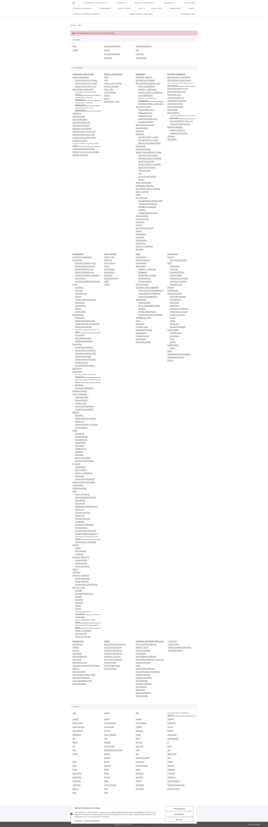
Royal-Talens (77, 773)
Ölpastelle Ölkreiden (80, 391)
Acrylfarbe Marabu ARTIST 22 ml (84, 131)
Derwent (170, 731)
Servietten (141, 308)
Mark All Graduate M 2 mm (84, 272)
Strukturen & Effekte (174, 293)
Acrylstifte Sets (80, 278)
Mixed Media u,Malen (143, 342)
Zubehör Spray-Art (81, 362)
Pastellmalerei (77, 371)
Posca (75, 765)
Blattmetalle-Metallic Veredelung (178, 354)
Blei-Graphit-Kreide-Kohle (84, 593)
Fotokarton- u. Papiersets (147, 269)
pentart (106, 762)
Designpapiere (141, 299)
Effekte (75, 430)
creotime (139, 727)
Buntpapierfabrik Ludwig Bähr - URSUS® (178, 714)
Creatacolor (171, 723)
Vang (106, 789)
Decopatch (139, 731)
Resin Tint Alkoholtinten (178, 260)
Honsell (75, 742)
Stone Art (76, 650)
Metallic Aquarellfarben (83, 327)
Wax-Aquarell (79, 335)
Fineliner (78, 606)
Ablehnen (179, 820)
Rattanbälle (108, 275)
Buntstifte (78, 596)
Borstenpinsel (80, 503)
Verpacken (139, 249)
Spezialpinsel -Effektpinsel (84, 524)
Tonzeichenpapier (144, 278)
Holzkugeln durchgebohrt (147, 207)
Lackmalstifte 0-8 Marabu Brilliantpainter (84, 98)
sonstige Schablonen (143, 674)
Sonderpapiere (141, 333)
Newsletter (108, 58)
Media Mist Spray (176, 284)
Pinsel (75, 491)
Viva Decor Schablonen (144, 684)
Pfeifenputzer (140, 146)
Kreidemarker (140, 243)
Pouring (172, 318)
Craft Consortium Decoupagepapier (150, 290)
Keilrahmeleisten (173, 113)
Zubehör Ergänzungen (112, 665)
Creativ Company (78, 727)
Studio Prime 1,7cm (174, 94)
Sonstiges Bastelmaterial (144, 228)
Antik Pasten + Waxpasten (179, 308)
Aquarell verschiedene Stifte (85, 321)
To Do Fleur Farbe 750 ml (113, 653)
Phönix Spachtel (80, 551)
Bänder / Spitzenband (143, 182)
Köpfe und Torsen (144, 170)
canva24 (139, 719)
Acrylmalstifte (77, 260)
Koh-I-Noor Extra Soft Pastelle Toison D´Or (85, 375)
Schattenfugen (172, 110)
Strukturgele (79, 476)
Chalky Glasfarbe (110, 662)
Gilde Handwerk (173, 738)
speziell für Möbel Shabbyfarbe (86, 534)
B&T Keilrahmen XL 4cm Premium (179, 80)
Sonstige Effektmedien (178, 327)
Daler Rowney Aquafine (83, 338)
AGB (137, 50)
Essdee (138, 734)
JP (168, 742)
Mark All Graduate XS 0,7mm (85, 266)
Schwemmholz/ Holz (111, 278)
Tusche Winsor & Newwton (84, 409)
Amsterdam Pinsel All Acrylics (85, 497)
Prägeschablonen (142, 696)
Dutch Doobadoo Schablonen (146, 656)
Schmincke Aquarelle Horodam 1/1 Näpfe (87, 331)
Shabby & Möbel (173, 330)
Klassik (172, 348)
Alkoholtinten (77, 368)
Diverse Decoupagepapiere (147, 296)
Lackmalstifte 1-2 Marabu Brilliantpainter (84, 104)
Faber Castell (172, 734)
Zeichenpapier (141, 339)
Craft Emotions (141, 653)
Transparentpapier (145, 281)
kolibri (169, 746)
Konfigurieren (179, 814)
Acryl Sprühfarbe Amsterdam (85, 350)
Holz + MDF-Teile (142, 198)
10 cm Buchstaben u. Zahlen (148, 137)
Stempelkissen (141, 234)
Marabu (107, 754)
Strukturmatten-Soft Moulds (85, 479)
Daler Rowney (77, 731)
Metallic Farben (80, 305)
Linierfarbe (174, 269)
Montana (107, 758)
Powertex (76, 647)
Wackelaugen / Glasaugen (145, 185)
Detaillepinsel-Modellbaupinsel (86, 506)
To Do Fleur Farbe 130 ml (113, 647)
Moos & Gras (174, 324)
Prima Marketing (141, 765)
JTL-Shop (257, 824)
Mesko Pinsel (172, 754)
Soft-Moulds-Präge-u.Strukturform (148, 671)
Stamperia (139, 777)
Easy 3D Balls (77, 653)
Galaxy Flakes (174, 305)
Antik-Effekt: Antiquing (178, 296)
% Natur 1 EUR (109, 257)
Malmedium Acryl (79, 116)
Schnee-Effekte (80, 443)
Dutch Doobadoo (110, 734)
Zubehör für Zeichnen (82, 636)
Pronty (138, 665)
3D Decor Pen (79, 433)
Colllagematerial (80, 449)
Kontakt (75, 50)
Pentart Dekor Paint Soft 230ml (115, 644)
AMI (137, 713)
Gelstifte (78, 609)
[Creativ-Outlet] (73, 3)
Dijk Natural (77, 734)
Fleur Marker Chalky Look (113, 659)
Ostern (106, 98)
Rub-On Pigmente (81, 427)
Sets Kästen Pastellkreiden (84, 388)
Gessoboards (172, 139)
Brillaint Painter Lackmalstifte (83, 89)
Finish (172, 339)
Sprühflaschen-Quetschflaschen (86, 584)
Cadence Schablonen (143, 650)
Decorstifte (79, 599)
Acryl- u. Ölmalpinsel (82, 494)
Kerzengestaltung (142, 128)
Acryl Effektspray (81, 293)
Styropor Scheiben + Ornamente (149, 164)
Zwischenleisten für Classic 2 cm (181, 121)
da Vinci (170, 727)
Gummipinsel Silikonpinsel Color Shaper (86, 538)
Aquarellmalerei (78, 315)
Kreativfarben (80, 302)
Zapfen (106, 281)
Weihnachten (140, 690)
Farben (75, 284)
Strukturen (76, 464)
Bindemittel (79, 415)
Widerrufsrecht (141, 58)
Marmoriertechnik (142, 219)
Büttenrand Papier (142, 284)
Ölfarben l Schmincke (80, 155)
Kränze (106, 266)
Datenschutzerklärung (92, 820)
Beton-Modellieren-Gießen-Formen (148, 83)
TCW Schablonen (142, 681)
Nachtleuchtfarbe (81, 436)
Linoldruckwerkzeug (82, 566)
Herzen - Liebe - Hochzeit (113, 83)
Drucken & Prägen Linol (81, 557)
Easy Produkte (77, 644)
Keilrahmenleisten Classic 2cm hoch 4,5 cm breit (182, 117)
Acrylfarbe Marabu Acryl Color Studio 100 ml (86, 145)
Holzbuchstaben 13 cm (146, 110)
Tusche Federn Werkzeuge (84, 406)
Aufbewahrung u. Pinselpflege (85, 542)
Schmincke (171, 773)
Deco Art (107, 731)
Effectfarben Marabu (80, 140)
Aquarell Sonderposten (81, 77)
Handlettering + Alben (143, 318)
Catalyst (78, 548)
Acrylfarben (79, 287)
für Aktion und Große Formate (85, 531)
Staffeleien (76, 572)
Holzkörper (171, 136)
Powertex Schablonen (143, 662)
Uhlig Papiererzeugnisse (175, 785)
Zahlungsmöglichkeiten (112, 46)
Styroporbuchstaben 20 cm (147, 119)
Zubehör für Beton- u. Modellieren (150, 92)
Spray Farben (77, 344)
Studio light (77, 781)
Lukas (138, 750)
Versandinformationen (112, 54)
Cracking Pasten (175, 299)
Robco (138, 769)
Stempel (139, 231)
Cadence (76, 719)
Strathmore (171, 777)
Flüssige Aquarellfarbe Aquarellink (87, 324)
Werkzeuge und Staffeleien (82, 128)
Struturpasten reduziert (81, 125)
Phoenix (170, 762)
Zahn (74, 793)
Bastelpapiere (141, 266)
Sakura (106, 773)
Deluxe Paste (174, 302)
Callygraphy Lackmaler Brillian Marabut (85, 93)
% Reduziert (172, 641)
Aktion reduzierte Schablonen (146, 644)
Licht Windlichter (110, 92)
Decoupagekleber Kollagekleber (149, 293)
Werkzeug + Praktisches (81, 575)
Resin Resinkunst (81, 439)
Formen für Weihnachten (147, 176)
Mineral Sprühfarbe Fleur (84, 347)
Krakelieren (79, 452)
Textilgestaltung (173, 345)
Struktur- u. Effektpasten (83, 473)
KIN (74, 746)
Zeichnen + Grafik (79, 587)
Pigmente (76, 412)
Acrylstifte (78, 590)
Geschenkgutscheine (175, 650)
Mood (106, 793)
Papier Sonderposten (80, 119)
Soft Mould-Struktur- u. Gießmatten (150, 104)
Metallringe (140, 131)
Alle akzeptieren (179, 809)
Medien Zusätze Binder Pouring (84, 482)
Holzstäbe (141, 210)
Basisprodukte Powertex (81, 678)
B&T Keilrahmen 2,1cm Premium (178, 77)
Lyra (168, 750)
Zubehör (107, 284)
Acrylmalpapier (141, 257)
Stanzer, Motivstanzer (143, 149)
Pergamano (140, 762)
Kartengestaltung (142, 216)
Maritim (107, 95)
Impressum (78, 820)
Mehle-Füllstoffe (80, 470)
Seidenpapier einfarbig (144, 330)
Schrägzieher (79, 521)
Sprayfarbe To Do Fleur (112, 656)
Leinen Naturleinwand (175, 107)
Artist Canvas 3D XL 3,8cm (176, 91)
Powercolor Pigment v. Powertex (86, 424)
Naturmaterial (109, 272)
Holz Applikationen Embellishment (150, 201)
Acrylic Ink (78, 290)
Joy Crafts (139, 742)
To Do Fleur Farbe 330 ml (113, 650)
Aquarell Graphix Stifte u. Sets (85, 86)
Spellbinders (77, 777)
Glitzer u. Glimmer (142, 192)
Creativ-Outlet (109, 727)
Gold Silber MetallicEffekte (84, 461)
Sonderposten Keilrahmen (176, 100)
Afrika (106, 77)
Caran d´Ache (77, 723)
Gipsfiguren (77, 113)
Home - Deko (108, 89)
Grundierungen (78, 485)
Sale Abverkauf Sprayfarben (85, 365)
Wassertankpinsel (81, 527)
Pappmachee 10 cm (145, 113)
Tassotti (138, 781)
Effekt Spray (79, 455)
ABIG (74, 713)
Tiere (140, 173)
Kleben (75, 569)
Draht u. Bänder (109, 263)
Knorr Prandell (109, 746)
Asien (106, 80)
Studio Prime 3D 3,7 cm (175, 97)
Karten (138, 321)
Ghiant (138, 738)
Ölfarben (78, 308)
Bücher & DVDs (173, 644)
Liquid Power (77, 659)
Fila (74, 738)
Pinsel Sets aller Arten (82, 518)
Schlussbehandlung (79, 488)
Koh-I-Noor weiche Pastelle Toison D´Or (87, 381)
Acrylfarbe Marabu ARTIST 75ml (84, 134)
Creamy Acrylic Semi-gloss (179, 278)
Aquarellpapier (141, 263)
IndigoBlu (107, 742)
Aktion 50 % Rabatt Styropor (148, 155)
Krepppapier (142, 272)
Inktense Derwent (81, 400)
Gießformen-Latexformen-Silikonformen (147, 99)
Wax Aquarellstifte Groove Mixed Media (86, 626)
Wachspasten (79, 446)
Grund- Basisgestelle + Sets (82, 681)
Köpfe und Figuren (79, 671)
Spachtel (76, 545)
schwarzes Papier (142, 327)
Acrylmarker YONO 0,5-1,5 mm (85, 263)
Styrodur (141, 179)
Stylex (106, 781)
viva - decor (140, 789)
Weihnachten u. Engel (112, 101)
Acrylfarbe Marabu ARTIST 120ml (84, 137)
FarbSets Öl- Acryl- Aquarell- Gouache (86, 152)
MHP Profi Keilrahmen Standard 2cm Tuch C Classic (180, 84)
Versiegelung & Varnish (175, 357)
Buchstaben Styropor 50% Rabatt (149, 158)
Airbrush (78, 296)
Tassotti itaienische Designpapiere (150, 315)
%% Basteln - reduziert (144, 77)
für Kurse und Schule (82, 512)
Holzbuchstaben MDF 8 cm (147, 204)
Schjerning (139, 773)
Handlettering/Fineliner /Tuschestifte (83, 613)
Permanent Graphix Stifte (81, 122)
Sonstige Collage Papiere (147, 312)
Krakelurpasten (80, 467)
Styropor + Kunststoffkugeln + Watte (148, 152)
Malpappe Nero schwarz (178, 133)
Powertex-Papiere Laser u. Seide (84, 674)
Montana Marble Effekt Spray (85, 359)
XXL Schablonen (141, 687)
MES (137, 754)
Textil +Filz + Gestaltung (144, 246)
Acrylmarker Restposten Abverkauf (87, 275)
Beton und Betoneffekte (146, 86)
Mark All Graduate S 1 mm (84, 269)
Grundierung (174, 336)
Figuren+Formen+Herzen (147, 167)
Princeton (170, 765)
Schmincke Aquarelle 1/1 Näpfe (86, 83)
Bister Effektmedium (80, 656)
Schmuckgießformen (145, 95)
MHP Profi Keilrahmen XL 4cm (177, 88)
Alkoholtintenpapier (143, 260)
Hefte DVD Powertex (79, 684)
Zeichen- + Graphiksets (83, 630)
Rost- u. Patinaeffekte (82, 458)
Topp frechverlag (110, 785)
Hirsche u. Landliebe (111, 86)
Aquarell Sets (79, 318)
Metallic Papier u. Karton (147, 275)
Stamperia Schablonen (144, 678)
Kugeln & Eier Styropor (146, 161)
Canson (106, 719)
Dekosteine (108, 260)
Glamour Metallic (176, 275)
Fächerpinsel (79, 509)
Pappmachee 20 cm (145, 116)
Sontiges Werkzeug (81, 581)
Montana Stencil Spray (83, 356)
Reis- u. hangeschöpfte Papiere (149, 305)
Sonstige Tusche (80, 403)
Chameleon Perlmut (177, 272)
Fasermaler (79, 603)
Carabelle (170, 719)
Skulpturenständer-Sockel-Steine (179, 647)
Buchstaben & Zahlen (143, 107)
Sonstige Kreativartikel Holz (147, 213)
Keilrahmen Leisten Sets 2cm (180, 124)
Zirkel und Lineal (81, 633)
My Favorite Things (142, 758)
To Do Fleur (77, 785)
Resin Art (170, 257)
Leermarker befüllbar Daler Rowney (87, 281)
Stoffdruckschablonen (143, 693)
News (74, 46)
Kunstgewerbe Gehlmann (113, 750)
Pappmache (140, 134)
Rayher (106, 769)
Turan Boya (140, 785)
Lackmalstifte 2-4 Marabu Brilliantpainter (84, 109)
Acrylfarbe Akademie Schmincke (84, 149)
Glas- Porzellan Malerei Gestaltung (148, 188)
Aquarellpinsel (80, 500)
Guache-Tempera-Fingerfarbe (85, 299)
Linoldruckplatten (81, 563)
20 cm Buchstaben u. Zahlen (148, 140)
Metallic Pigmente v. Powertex (85, 418)
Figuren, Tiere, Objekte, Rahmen (149, 143)
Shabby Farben (80, 312)
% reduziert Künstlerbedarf (82, 257)
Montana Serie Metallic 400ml (85, 353)
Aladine (107, 713)
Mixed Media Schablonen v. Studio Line (149, 659)
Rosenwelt (171, 769)
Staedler (107, 777)
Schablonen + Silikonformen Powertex (86, 665)
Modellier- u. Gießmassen (147, 89)
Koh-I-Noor (139, 746)
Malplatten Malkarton (175, 127)
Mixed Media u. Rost (80, 662)
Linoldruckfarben (81, 560)
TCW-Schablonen (173, 781)
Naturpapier (140, 324)
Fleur (106, 738)
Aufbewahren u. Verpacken (145, 80)
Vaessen (75, 789)
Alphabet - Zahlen (142, 647)
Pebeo (75, 762)
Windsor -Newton (173, 789)
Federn (138, 195)
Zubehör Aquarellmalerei (84, 341)
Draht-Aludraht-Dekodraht (145, 125)
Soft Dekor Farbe (176, 333)
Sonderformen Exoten (175, 104)
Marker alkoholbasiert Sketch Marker (85, 621)
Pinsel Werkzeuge (110, 668)
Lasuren (173, 342)
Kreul (74, 750)
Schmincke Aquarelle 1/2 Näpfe (86, 80)
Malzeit (75, 754)
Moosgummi (140, 222)
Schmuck (139, 225)
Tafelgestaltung (141, 240)
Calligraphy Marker (81, 397)
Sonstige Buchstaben (145, 122)
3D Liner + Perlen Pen (177, 315)
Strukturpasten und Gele (178, 312)
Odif (168, 758)
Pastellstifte (79, 385)
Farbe (169, 263)
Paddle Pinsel (79, 515)
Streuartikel (140, 237)
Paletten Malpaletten (82, 578)
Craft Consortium (110, 723)
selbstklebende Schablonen (145, 668)
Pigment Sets (79, 421)
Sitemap (107, 50)
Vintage (172, 321)
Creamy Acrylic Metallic (178, 281)
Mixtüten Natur (109, 269)
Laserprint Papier (144, 302)
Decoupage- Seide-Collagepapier (147, 287)
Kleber (169, 351)
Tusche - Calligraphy (80, 394)
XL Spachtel (79, 554)
